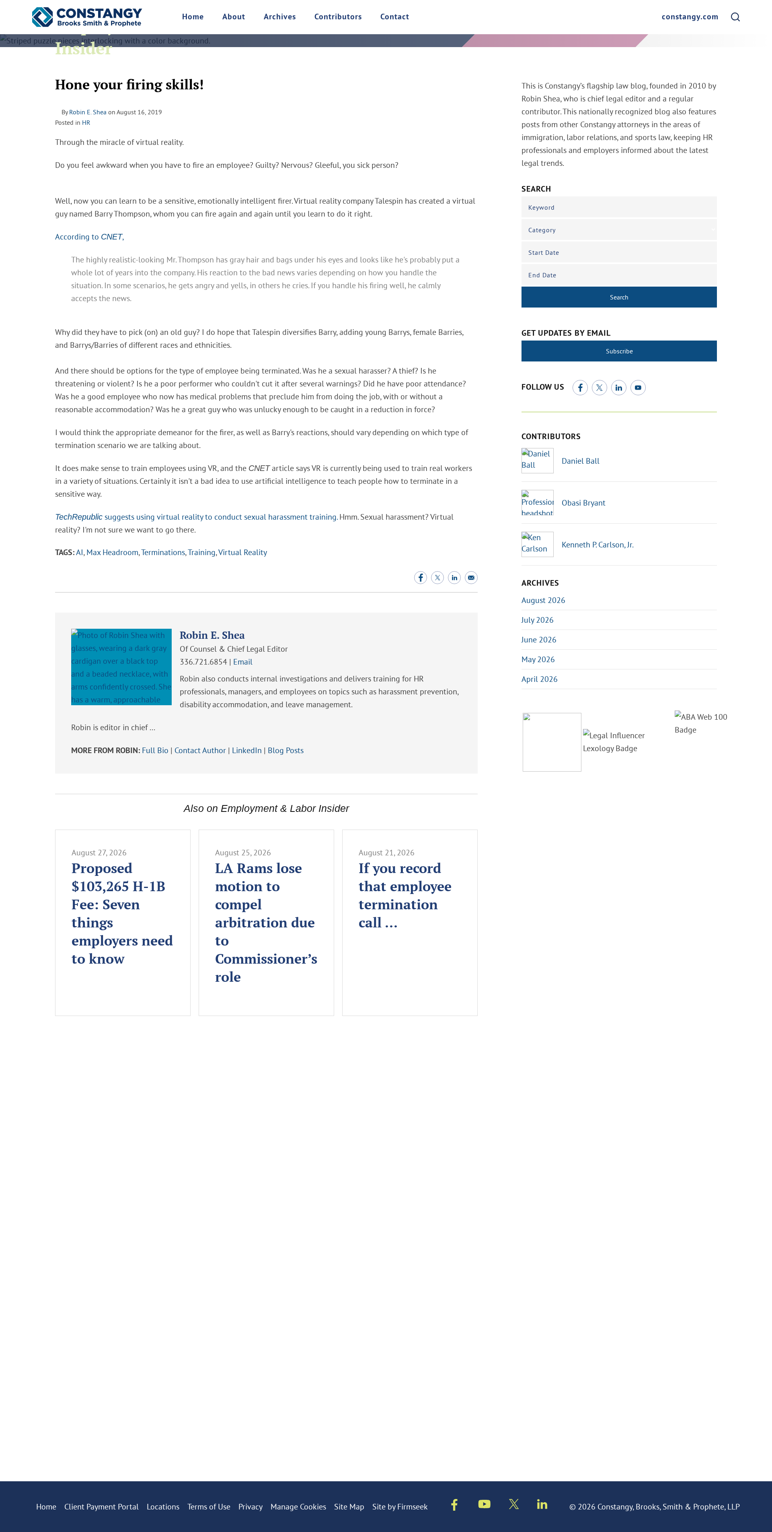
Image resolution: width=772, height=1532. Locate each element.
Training (202, 552)
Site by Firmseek (400, 1506)
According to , (89, 236)
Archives (280, 17)
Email (243, 662)
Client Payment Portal (101, 1506)
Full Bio (155, 750)
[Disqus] (266, 1143)
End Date (542, 275)
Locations (163, 1506)
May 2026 (538, 659)
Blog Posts (286, 750)
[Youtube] (484, 1505)
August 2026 (543, 600)
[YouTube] (638, 387)
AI (79, 552)
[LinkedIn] (618, 387)
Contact (394, 17)
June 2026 (539, 639)
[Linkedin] (542, 1505)
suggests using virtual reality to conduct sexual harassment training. (196, 517)
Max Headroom (112, 552)
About (233, 17)
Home (193, 17)
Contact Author (200, 750)
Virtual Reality (242, 552)
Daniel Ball (581, 461)
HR (86, 122)
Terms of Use (208, 1506)
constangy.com (690, 17)
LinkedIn (247, 750)
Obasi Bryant (584, 503)
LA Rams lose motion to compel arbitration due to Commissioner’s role (266, 922)
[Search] (735, 16)
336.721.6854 (203, 662)
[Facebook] (580, 387)
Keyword (541, 207)
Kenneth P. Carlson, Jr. (598, 544)
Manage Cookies (298, 1506)
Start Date (543, 252)
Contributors (338, 17)
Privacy (250, 1506)
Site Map (349, 1506)
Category (542, 230)
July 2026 (538, 620)
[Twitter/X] (599, 387)
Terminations (163, 552)
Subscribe (619, 351)
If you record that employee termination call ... (405, 895)
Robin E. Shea (88, 112)
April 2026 (540, 679)
